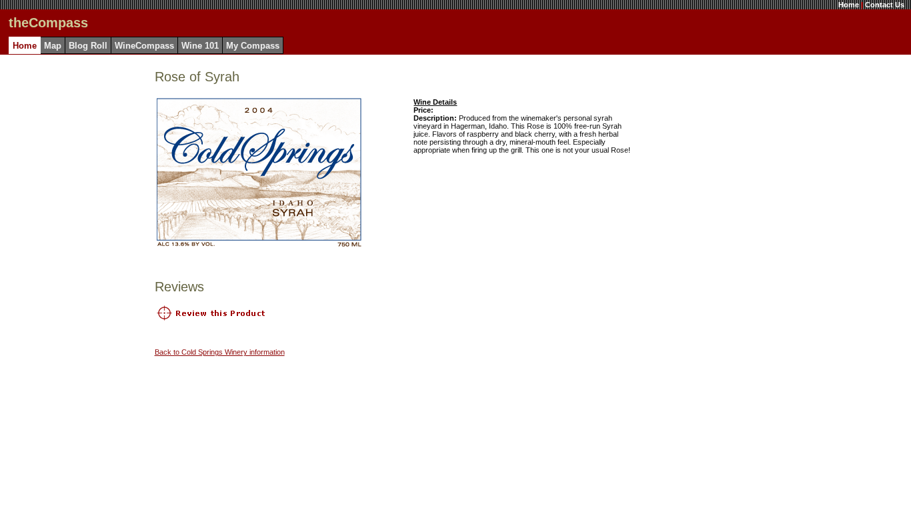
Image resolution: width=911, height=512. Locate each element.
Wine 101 (200, 46)
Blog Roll (88, 46)
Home (848, 5)
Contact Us (884, 5)
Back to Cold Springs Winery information (220, 352)
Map (52, 46)
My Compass (252, 46)
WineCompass (144, 46)
